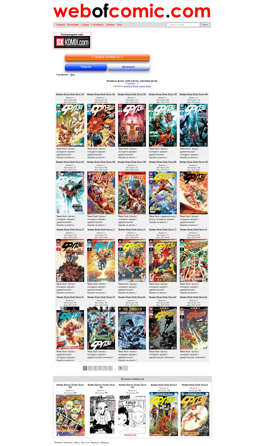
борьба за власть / (66, 157)
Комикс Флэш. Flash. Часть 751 (70, 94)
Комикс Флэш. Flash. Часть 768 (101, 162)
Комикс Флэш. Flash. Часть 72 (131, 229)
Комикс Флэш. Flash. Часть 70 (70, 229)
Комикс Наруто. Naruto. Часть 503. (70, 385)
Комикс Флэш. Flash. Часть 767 (70, 162)
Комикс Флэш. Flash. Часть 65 (193, 297)
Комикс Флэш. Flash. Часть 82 (131, 297)
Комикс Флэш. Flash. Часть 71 (101, 229)
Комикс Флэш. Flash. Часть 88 (162, 162)
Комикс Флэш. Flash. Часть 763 (101, 94)
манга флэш (145, 86)
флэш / (71, 148)
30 (120, 368)
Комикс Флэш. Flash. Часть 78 (101, 297)
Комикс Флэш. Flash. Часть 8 (195, 384)
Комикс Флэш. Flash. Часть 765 (163, 94)
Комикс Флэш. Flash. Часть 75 (70, 297)
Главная (60, 24)
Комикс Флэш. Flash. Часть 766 (194, 94)
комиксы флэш (131, 86)
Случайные (97, 24)
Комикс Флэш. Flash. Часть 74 (193, 229)
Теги (119, 24)
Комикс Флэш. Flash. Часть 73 (162, 229)
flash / (65, 148)
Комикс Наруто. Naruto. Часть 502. (101, 385)
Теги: (59, 148)
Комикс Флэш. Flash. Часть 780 (132, 162)
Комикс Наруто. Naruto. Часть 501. (132, 385)
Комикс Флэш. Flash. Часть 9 (164, 384)
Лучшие (110, 24)
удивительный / (64, 154)
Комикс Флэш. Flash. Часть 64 (162, 297)
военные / (108, 357)
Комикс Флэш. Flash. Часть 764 (132, 94)
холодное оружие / (66, 151)
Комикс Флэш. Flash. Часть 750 (194, 162)
